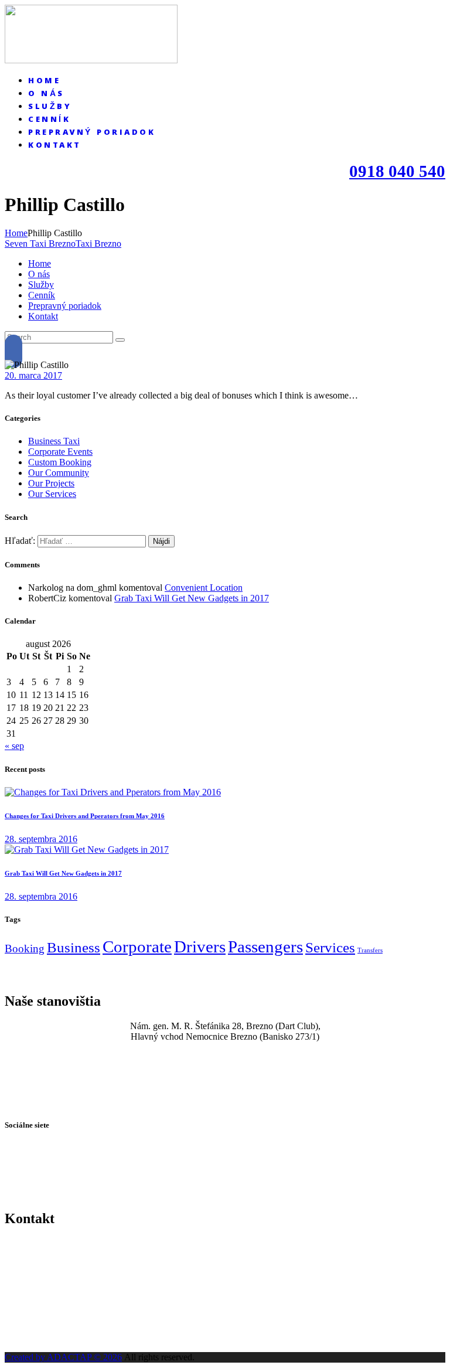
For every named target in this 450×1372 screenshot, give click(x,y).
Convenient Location (204, 588)
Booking (25, 948)
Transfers (370, 950)
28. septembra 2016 (41, 839)
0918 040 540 (397, 171)
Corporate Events (60, 452)
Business (73, 947)
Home (16, 233)
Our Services (52, 494)
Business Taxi (54, 441)
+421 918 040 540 (225, 1249)
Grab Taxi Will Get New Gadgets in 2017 (191, 598)
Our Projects (51, 483)
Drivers (200, 946)
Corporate (137, 946)
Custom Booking (59, 462)
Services (330, 947)
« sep (14, 746)
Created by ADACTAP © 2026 (63, 1357)
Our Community (58, 473)
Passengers (265, 946)
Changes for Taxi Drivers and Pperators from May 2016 (85, 815)
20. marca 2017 (33, 375)
